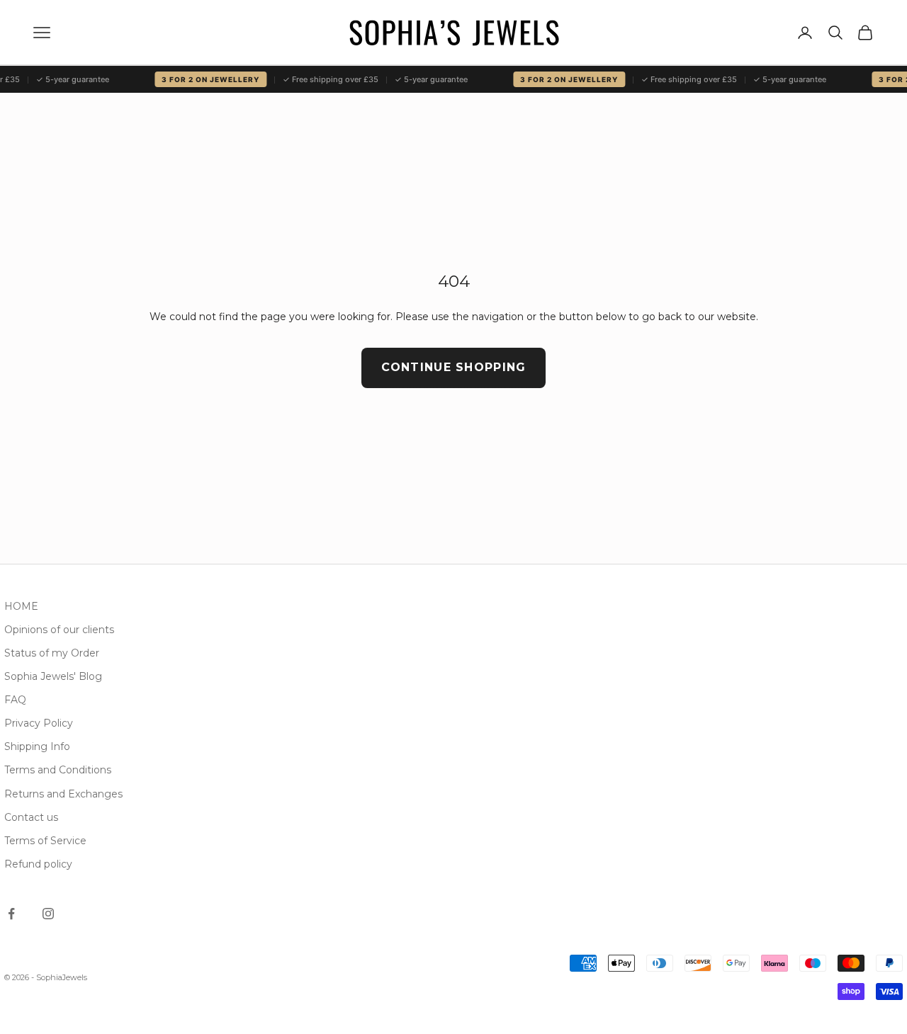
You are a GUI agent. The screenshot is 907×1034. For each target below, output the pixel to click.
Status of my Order (51, 653)
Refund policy (38, 864)
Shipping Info (37, 746)
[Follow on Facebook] (11, 914)
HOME (21, 606)
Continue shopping (453, 367)
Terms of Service (45, 840)
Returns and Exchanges (63, 794)
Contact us (31, 817)
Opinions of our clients (59, 629)
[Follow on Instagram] (48, 914)
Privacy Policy (38, 723)
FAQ (15, 699)
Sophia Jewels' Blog (53, 676)
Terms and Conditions (57, 769)
